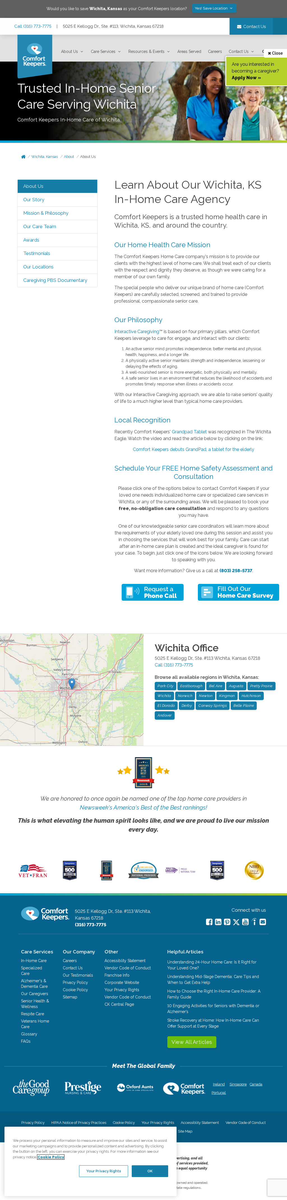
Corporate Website (122, 982)
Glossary (29, 1034)
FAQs (26, 1041)
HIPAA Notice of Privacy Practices (78, 1123)
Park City (165, 686)
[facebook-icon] (209, 922)
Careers (215, 51)
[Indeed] (254, 922)
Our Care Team (39, 226)
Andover (165, 715)
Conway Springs (212, 705)
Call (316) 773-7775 (32, 26)
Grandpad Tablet (189, 431)
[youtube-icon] (245, 922)
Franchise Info (117, 975)
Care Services (103, 51)
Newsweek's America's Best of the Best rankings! (143, 807)
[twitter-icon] (236, 922)
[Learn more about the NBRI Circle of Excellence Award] (254, 878)
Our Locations (38, 267)
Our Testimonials (78, 975)
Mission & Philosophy (45, 213)
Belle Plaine (243, 705)
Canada (256, 1084)
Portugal (219, 1093)
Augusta (236, 686)
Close (277, 53)
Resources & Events (146, 51)
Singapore (238, 1084)
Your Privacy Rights (122, 990)
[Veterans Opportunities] (33, 879)
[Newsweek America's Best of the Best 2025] (107, 879)
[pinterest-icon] (227, 922)
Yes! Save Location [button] (212, 8)
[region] (90, 1161)
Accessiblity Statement (125, 960)
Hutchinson (251, 696)
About (69, 157)
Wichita (164, 696)
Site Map (185, 1131)
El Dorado (166, 705)
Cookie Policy (75, 990)
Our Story (33, 199)
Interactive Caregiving (136, 331)
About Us (69, 51)
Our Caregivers (34, 993)
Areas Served (189, 51)
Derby (187, 705)
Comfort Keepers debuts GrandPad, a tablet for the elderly (193, 449)
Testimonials (36, 253)
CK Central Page (119, 1004)
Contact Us (239, 51)
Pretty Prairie (261, 686)
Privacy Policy (75, 982)
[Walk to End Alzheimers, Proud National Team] (180, 873)
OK (149, 1171)
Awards (31, 240)
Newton (205, 696)
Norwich (185, 696)
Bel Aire (215, 686)
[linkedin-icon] (218, 922)
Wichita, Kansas (44, 157)
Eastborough (191, 686)
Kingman (227, 696)
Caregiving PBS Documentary (55, 280)
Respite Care (32, 1014)
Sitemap (70, 997)
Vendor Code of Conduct (128, 968)
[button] (72, 52)
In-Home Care (34, 960)
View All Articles (192, 1042)
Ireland (219, 1084)
